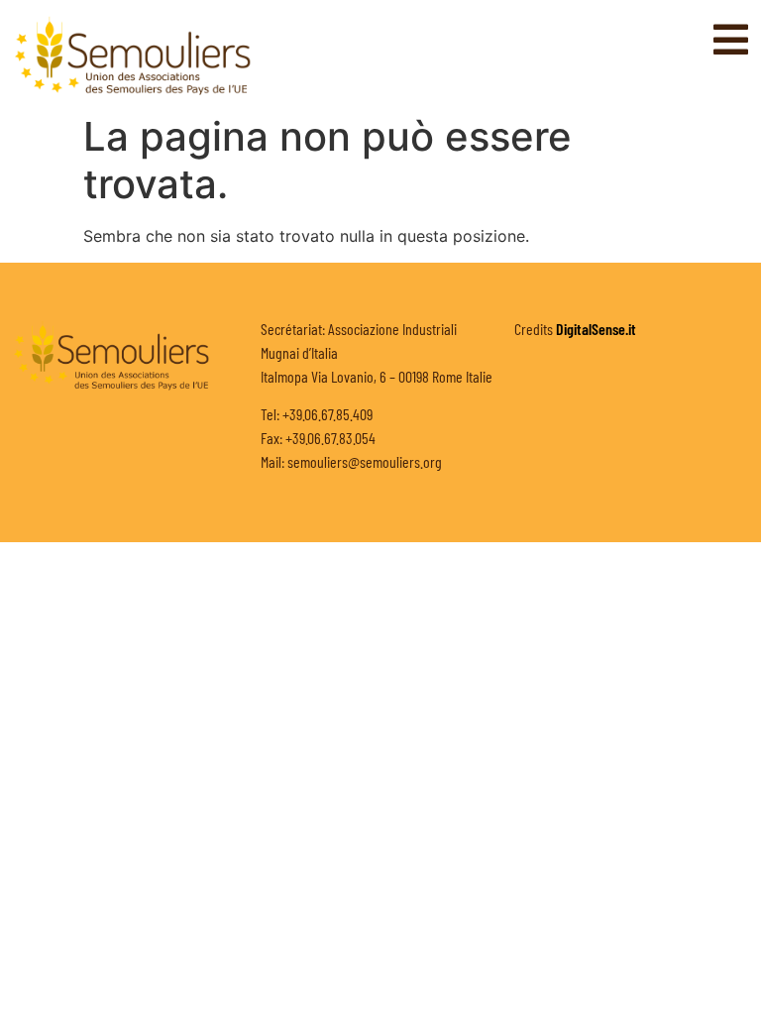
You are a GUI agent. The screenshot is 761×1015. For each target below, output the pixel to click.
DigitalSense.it (596, 328)
